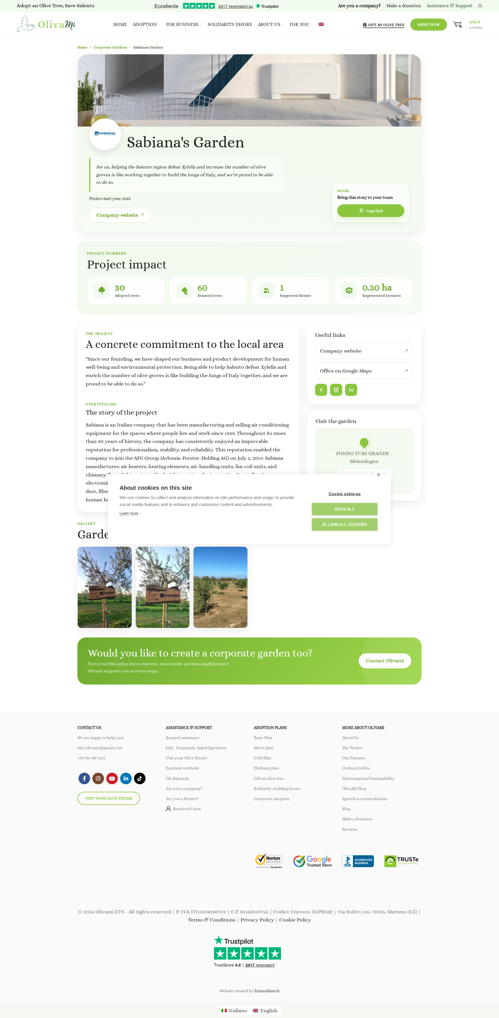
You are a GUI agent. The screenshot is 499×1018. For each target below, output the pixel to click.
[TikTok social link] (140, 778)
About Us (350, 737)
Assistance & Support (449, 5)
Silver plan (263, 748)
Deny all (344, 509)
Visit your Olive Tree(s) (186, 758)
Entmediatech (267, 991)
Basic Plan (263, 737)
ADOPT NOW (429, 24)
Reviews (349, 829)
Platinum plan (266, 768)
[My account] (480, 6)
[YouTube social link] (112, 778)
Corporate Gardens (110, 47)
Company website (117, 215)
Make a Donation (357, 819)
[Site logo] (47, 24)
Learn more (129, 513)
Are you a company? (184, 788)
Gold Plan (262, 758)
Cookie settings (345, 494)
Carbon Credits (355, 768)
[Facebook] (321, 390)
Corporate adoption (271, 798)
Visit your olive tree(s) (108, 798)
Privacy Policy (257, 920)
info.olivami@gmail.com (99, 748)
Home (82, 47)
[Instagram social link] (98, 778)
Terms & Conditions (211, 920)
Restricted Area (187, 808)
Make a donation (403, 5)
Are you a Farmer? (182, 798)
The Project (352, 748)
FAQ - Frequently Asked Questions (196, 748)
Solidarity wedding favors (277, 788)
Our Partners (353, 758)
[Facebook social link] (84, 778)
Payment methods (182, 768)
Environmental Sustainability (368, 778)
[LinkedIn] (351, 390)
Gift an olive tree (269, 778)
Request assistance (182, 737)
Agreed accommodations (364, 798)
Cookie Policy (295, 920)
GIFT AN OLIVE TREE (386, 25)
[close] (378, 474)
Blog (346, 808)
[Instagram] (336, 390)
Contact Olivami (385, 660)
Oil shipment (177, 778)
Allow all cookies (344, 524)
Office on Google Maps (346, 371)
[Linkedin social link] (126, 778)
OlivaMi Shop (354, 788)
